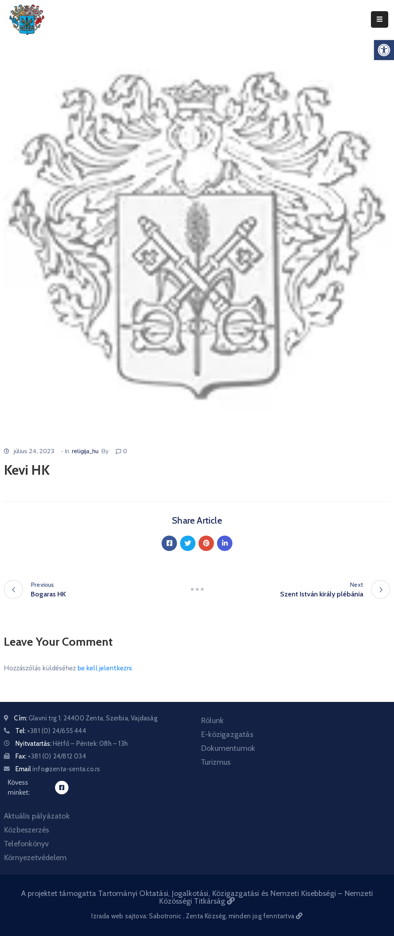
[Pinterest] (206, 543)
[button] (384, 50)
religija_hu (85, 451)
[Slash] (197, 589)
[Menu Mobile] (379, 19)
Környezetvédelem (35, 857)
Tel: (50, 731)
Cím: (85, 718)
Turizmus (216, 762)
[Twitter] (187, 543)
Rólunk (212, 720)
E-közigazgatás (227, 734)
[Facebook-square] (61, 787)
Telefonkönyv (26, 843)
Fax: (50, 756)
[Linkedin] (224, 543)
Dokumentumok (228, 748)
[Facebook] (169, 543)
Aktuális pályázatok (37, 815)
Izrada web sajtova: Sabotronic (137, 916)
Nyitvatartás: (71, 743)
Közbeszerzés (26, 829)
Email (57, 769)
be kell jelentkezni (104, 668)
